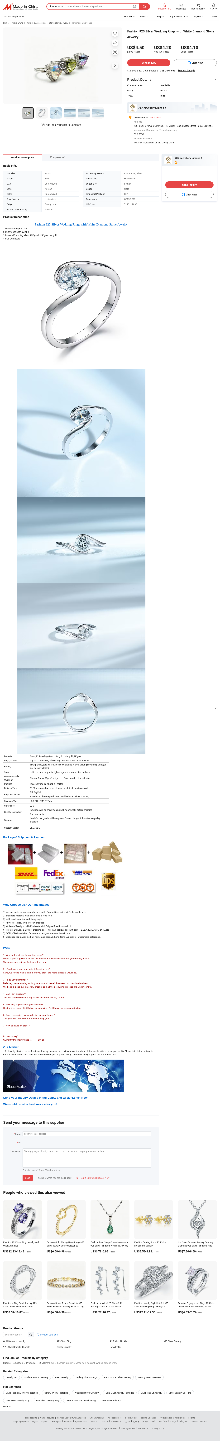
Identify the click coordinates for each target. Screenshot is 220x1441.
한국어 (136, 1421)
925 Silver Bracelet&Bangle (16, 1346)
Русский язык (81, 1421)
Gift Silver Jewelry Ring (47, 1400)
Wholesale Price (114, 1417)
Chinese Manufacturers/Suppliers (71, 1417)
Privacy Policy (158, 1428)
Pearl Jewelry (61, 1377)
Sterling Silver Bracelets (149, 1377)
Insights (191, 1417)
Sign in (213, 8)
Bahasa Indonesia (199, 1421)
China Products (47, 1417)
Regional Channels (148, 1417)
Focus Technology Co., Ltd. (89, 1428)
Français (68, 1421)
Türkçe (173, 1421)
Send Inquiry (149, 62)
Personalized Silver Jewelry (117, 1377)
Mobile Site (180, 1417)
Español (44, 1421)
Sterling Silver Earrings (86, 1377)
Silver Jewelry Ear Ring (180, 1392)
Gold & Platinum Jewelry (36, 1377)
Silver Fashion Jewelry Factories (22, 1392)
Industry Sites (131, 1417)
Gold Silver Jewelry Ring (17, 1400)
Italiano (94, 1421)
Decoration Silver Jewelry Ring (81, 1400)
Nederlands (116, 1421)
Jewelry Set (115, 1346)
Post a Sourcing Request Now (93, 1177)
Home (6, 23)
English (35, 1421)
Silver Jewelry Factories (56, 1392)
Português (56, 1421)
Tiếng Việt (183, 1421)
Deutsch (104, 1421)
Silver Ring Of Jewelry (151, 1392)
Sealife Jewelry (64, 1346)
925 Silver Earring (172, 1341)
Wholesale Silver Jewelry (87, 1392)
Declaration (143, 1428)
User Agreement (128, 1428)
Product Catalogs (49, 1334)
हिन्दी (153, 1421)
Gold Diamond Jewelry (14, 1341)
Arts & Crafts (17, 23)
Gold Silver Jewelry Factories (119, 1392)
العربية (127, 1421)
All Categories (14, 16)
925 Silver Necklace (119, 1341)
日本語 (145, 1421)
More (6, 1406)
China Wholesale (97, 1417)
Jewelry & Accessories (36, 23)
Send (27, 1177)
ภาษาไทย (162, 1421)
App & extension (177, 16)
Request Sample (186, 70)
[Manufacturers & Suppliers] (20, 6)
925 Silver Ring (64, 1341)
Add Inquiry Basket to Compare (63, 125)
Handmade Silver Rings (82, 23)
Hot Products (31, 1417)
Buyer (143, 16)
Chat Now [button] (197, 62)
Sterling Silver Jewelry (58, 23)
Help (159, 16)
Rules (214, 16)
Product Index (166, 1417)
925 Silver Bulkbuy (111, 1400)
